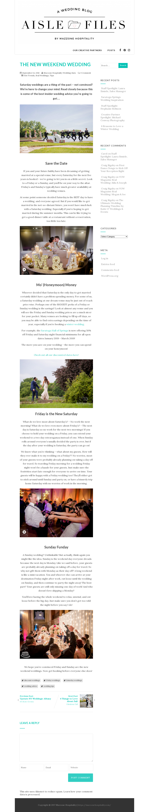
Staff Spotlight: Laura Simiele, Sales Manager (113, 90)
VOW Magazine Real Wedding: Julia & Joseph (114, 179)
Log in (104, 258)
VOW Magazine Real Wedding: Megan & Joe (113, 191)
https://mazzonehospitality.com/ (94, 805)
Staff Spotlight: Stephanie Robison (111, 107)
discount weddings (32, 680)
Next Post (69, 699)
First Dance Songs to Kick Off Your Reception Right (114, 168)
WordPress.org (109, 275)
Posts (111, 50)
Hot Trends (29, 75)
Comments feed (110, 270)
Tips (52, 75)
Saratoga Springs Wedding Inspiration (112, 98)
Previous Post (35, 697)
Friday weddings (53, 680)
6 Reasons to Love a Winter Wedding (112, 127)
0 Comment (85, 73)
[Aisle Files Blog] (74, 44)
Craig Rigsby (108, 165)
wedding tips (49, 686)
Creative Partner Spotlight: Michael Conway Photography (113, 117)
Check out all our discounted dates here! (56, 354)
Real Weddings (42, 75)
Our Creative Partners (87, 50)
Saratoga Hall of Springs (54, 330)
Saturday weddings (74, 680)
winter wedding (75, 324)
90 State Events (27, 701)
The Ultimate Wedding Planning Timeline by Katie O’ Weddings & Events (112, 206)
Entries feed (108, 264)
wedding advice (30, 686)
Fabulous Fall (72, 704)
